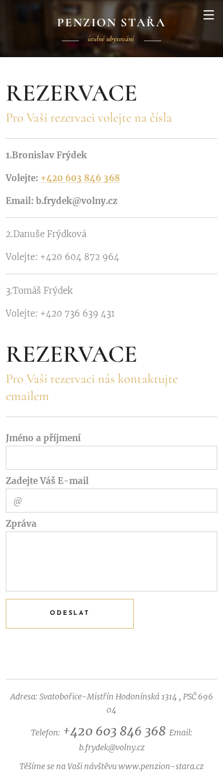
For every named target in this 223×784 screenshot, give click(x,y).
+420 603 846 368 (80, 178)
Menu (208, 14)
